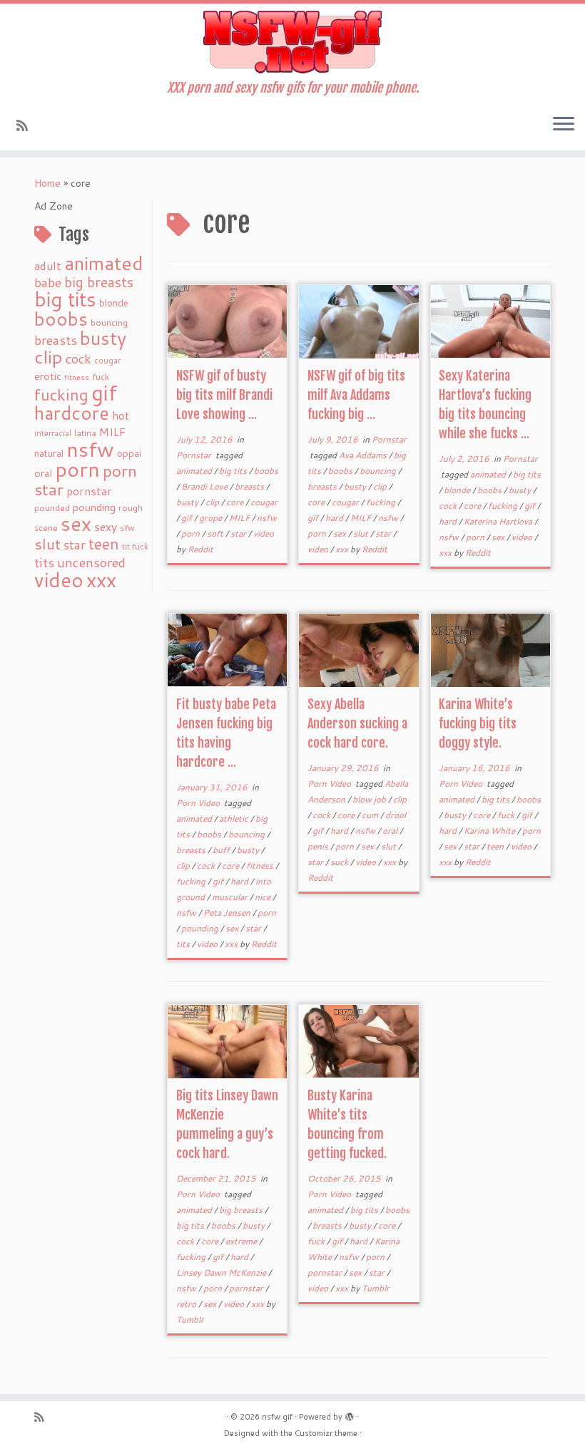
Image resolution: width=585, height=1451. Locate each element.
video (58, 580)
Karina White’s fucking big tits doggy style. (478, 723)
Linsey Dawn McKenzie (222, 1272)
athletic (234, 818)
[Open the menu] (563, 124)
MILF (112, 432)
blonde (113, 302)
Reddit (200, 549)
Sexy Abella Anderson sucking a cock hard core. (357, 723)
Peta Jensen (228, 913)
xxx (101, 579)
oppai (129, 453)
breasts (55, 340)
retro (187, 1304)
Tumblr (190, 1319)
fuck (100, 376)
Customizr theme (326, 1433)
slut (47, 543)
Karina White (490, 831)
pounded (52, 508)
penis (318, 846)
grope (211, 518)
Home (47, 183)
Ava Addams (364, 455)
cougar (107, 360)
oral (43, 472)
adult (47, 266)
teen (103, 543)
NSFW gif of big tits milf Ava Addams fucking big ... (356, 395)
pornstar (89, 491)
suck (340, 862)
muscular (231, 897)
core (235, 502)
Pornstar (194, 455)
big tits (65, 299)
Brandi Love (205, 486)
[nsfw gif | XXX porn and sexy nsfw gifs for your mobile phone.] (292, 42)
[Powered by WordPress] (350, 1414)
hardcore (71, 412)
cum (371, 815)
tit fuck (135, 546)
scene (46, 528)
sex (76, 523)
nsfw (90, 449)
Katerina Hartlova (499, 521)
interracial (52, 433)
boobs (61, 318)
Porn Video (199, 803)
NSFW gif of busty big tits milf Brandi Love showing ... (224, 395)
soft (216, 533)
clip (48, 356)
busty (103, 338)
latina (85, 433)
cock (78, 358)
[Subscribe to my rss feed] (26, 125)
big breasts (98, 281)
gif (104, 392)
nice (264, 897)
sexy (105, 526)
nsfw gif (277, 1416)
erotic (47, 375)
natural (48, 453)
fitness (76, 376)
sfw (127, 528)
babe (47, 282)
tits (44, 562)
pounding (94, 507)
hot (120, 415)
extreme (242, 1241)
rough (130, 508)
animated (103, 263)
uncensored (91, 562)
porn (77, 468)
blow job (370, 799)
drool (395, 815)
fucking (61, 394)
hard (335, 518)
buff (222, 850)
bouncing (109, 322)
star (74, 545)
